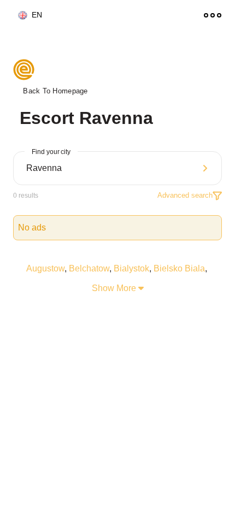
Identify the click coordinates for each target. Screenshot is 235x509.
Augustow (45, 268)
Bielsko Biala (179, 268)
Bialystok (131, 268)
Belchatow (89, 268)
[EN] (18, 15)
